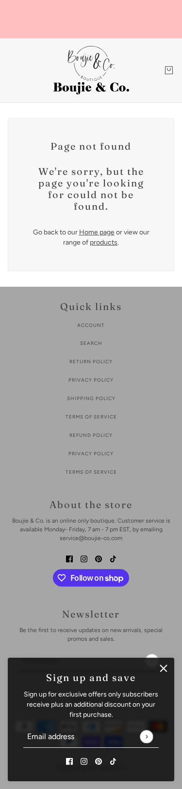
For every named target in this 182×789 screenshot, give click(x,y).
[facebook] (69, 761)
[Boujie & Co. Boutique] (91, 70)
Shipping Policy (91, 398)
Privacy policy (91, 453)
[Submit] (146, 736)
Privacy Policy (91, 380)
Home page (97, 232)
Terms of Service (91, 417)
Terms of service (91, 472)
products (103, 242)
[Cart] (169, 70)
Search (91, 343)
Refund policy (91, 435)
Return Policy (91, 361)
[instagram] (84, 761)
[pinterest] (98, 761)
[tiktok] (113, 761)
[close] (163, 668)
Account (91, 325)
